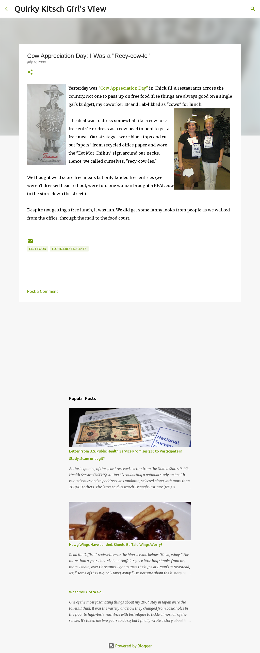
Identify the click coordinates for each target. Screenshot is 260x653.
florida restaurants (69, 248)
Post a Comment (42, 291)
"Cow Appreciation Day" (123, 88)
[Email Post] (30, 243)
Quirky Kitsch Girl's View (60, 8)
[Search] (113, 9)
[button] (30, 72)
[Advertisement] (130, 344)
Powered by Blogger (133, 646)
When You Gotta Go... (86, 592)
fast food (37, 248)
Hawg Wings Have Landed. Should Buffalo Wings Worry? (115, 545)
